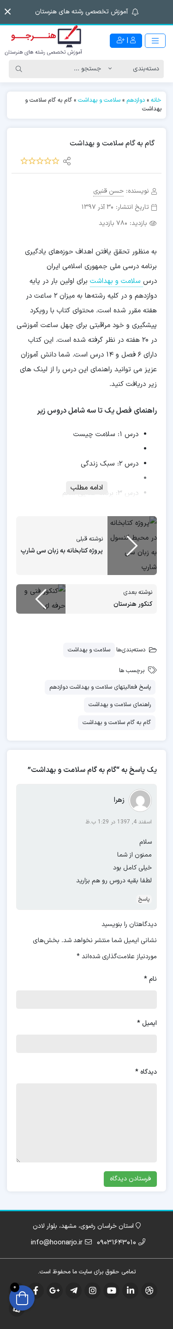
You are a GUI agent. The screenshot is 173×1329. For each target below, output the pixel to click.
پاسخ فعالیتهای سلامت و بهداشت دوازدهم (100, 687)
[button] (8, 12)
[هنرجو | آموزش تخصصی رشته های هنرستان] (43, 41)
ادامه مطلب (87, 488)
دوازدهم (135, 100)
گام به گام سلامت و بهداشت (117, 722)
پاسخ (143, 899)
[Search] (19, 69)
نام (150, 979)
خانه (156, 100)
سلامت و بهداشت (99, 100)
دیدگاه (146, 1072)
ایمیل (147, 1023)
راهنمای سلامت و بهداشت (120, 704)
